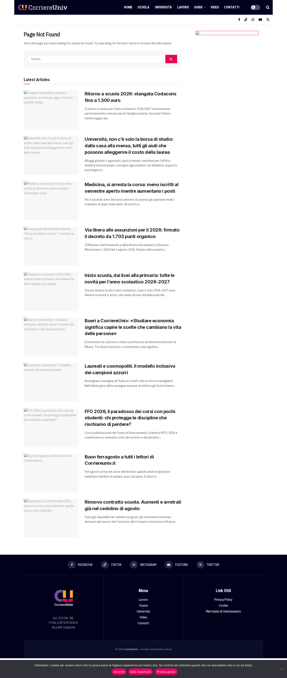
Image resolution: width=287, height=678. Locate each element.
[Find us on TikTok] (245, 19)
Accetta (119, 671)
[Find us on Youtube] (260, 19)
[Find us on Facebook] (239, 19)
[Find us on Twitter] (268, 19)
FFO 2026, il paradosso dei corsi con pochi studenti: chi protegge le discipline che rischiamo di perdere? (130, 418)
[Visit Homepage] (42, 7)
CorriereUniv (131, 649)
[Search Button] (268, 7)
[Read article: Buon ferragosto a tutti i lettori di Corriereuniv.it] (51, 473)
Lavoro (183, 7)
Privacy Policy (223, 600)
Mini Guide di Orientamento (223, 611)
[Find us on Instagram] (252, 19)
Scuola (143, 7)
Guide (198, 7)
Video (215, 7)
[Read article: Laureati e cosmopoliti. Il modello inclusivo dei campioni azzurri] (51, 382)
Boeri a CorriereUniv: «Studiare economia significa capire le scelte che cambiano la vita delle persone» (133, 327)
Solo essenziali (140, 671)
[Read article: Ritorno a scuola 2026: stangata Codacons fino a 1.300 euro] (51, 110)
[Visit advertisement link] (227, 73)
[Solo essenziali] (282, 669)
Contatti (231, 7)
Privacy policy (166, 671)
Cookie (223, 605)
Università (163, 7)
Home (128, 7)
